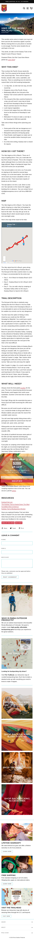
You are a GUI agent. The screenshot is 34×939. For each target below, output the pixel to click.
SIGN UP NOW (17, 481)
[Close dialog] (32, 455)
